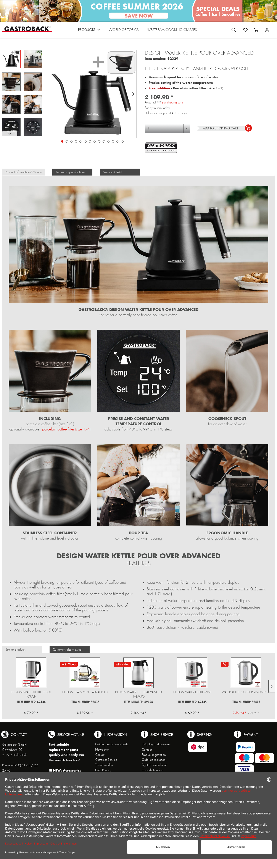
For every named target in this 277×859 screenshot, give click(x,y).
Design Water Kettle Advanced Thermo (138, 694)
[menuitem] (89, 31)
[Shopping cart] (256, 30)
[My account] (267, 30)
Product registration (154, 755)
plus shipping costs (172, 102)
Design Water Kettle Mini (192, 692)
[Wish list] (245, 30)
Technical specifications (70, 172)
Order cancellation (154, 760)
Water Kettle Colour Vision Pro (246, 692)
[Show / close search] (233, 30)
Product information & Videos (23, 172)
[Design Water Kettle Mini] (192, 673)
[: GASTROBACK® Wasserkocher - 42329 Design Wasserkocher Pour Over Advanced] (11, 59)
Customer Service (106, 760)
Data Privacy (103, 770)
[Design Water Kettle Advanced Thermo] (138, 673)
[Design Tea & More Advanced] (85, 673)
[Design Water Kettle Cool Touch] (31, 673)
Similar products (15, 649)
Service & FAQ (112, 172)
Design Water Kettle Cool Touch (31, 694)
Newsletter (102, 749)
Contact (100, 755)
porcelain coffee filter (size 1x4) (66, 429)
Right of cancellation (154, 765)
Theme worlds (104, 765)
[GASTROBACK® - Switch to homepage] (27, 29)
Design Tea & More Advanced (85, 692)
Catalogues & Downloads (111, 744)
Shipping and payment (156, 744)
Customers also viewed (67, 649)
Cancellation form (153, 770)
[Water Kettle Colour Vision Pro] (246, 673)
